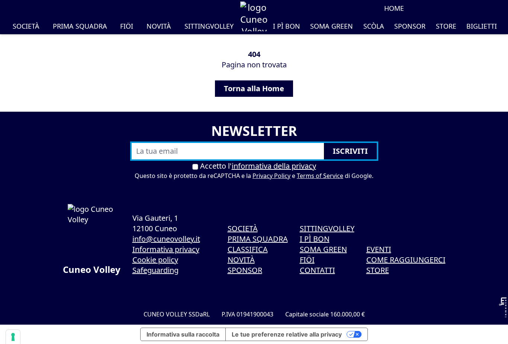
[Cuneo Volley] (254, 16)
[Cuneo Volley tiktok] (450, 8)
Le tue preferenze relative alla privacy (287, 334)
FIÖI (126, 26)
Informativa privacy (165, 249)
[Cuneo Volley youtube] (460, 8)
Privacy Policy (271, 176)
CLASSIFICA (248, 249)
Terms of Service (320, 176)
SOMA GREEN (331, 26)
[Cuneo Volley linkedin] (471, 8)
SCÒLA (373, 26)
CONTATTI (317, 270)
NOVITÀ (159, 26)
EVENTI (378, 249)
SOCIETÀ (26, 26)
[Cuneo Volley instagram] (440, 8)
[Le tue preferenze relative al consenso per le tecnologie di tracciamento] (13, 337)
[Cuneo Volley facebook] (429, 8)
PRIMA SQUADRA (80, 26)
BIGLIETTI (481, 26)
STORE (446, 26)
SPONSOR (409, 26)
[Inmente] (503, 307)
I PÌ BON (286, 26)
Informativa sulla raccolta (183, 334)
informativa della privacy (274, 166)
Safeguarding (155, 270)
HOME (394, 8)
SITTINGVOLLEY (209, 26)
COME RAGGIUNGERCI (406, 260)
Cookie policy (155, 260)
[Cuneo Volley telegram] (481, 8)
